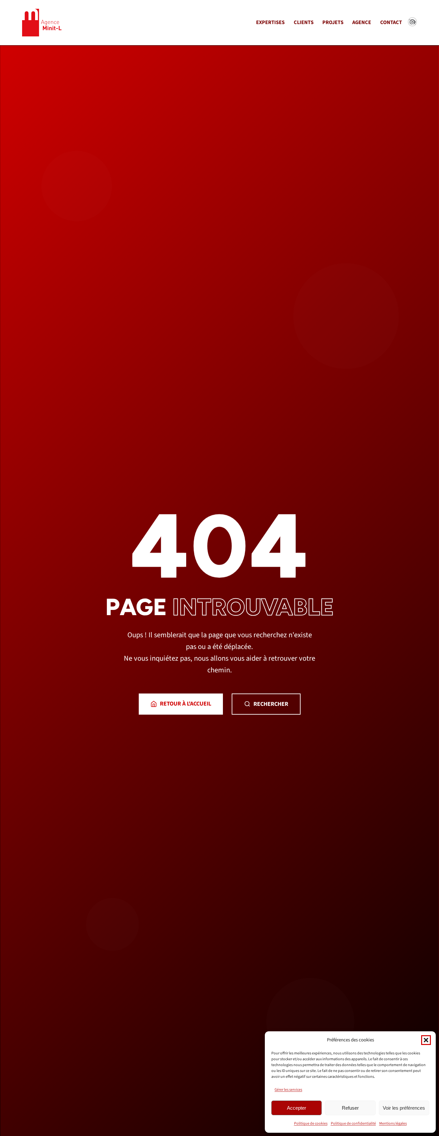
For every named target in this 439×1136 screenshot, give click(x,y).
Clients (304, 22)
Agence (361, 22)
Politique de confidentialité (353, 1123)
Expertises (270, 22)
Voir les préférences (404, 1108)
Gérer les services (288, 1089)
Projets (332, 22)
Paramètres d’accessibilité (412, 21)
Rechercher (270, 704)
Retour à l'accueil (185, 704)
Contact (391, 22)
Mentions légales (393, 1123)
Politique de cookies (311, 1123)
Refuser (350, 1108)
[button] (426, 1040)
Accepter (296, 1108)
